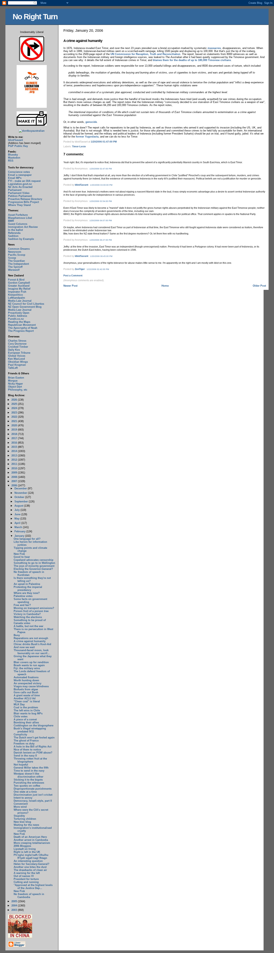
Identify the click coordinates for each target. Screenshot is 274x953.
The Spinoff (15, 266)
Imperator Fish (17, 291)
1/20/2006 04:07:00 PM (100, 220)
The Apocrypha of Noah (22, 327)
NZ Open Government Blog (25, 306)
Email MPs (14, 177)
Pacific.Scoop (16, 254)
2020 (14, 425)
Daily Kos (14, 349)
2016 (14, 442)
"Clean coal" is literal (27, 701)
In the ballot (15, 229)
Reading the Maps (19, 321)
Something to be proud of (30, 620)
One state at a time (25, 791)
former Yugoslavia (87, 136)
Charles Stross (17, 340)
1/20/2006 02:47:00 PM (100, 169)
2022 (14, 416)
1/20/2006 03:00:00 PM (101, 185)
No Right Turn (35, 16)
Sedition (13, 235)
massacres (214, 48)
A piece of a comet (25, 719)
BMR (11, 220)
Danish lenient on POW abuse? (33, 752)
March (18, 527)
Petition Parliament (20, 196)
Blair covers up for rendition (31, 662)
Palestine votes (23, 596)
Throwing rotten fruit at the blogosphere (30, 760)
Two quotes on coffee (27, 785)
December (21, 488)
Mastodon (14, 157)
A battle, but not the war (28, 626)
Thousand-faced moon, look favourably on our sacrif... (32, 652)
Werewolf (13, 269)
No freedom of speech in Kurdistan (29, 573)
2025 (14, 403)
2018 (14, 434)
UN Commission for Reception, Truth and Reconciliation (145, 54)
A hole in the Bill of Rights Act (32, 746)
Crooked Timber (18, 346)
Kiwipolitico (15, 294)
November (21, 492)
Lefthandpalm (16, 297)
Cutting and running (26, 882)
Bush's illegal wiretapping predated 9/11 (30, 730)
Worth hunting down (26, 680)
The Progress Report (21, 330)
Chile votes (20, 716)
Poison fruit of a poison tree (31, 611)
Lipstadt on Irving (25, 848)
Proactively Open (18, 312)
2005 (14, 901)
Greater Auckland (18, 285)
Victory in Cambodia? (27, 614)
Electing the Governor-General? (33, 568)
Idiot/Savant (81, 185)
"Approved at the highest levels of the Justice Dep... (33, 887)
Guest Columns (17, 223)
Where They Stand (19, 205)
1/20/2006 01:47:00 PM (104, 142)
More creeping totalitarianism (32, 842)
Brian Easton (16, 377)
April (17, 522)
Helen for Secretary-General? (31, 863)
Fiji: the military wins (27, 668)
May (17, 518)
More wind (20, 806)
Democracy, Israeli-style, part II (33, 800)
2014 (14, 451)
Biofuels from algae (26, 689)
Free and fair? (22, 605)
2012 (14, 459)
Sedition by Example (21, 238)
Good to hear (22, 556)
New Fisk (19, 553)
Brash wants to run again (29, 665)
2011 (14, 463)
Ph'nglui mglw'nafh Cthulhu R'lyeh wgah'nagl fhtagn (31, 856)
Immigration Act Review (23, 226)
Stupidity (19, 815)
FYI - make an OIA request (24, 180)
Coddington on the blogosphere (33, 725)
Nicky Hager (15, 383)
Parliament (14, 189)
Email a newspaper (20, 174)
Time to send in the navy (29, 770)
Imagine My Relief (19, 288)
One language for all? (27, 538)
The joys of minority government (34, 565)
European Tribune (19, 352)
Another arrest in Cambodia (31, 839)
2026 (14, 399)
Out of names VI (24, 876)
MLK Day (19, 704)
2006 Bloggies (22, 845)
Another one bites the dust (30, 866)
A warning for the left (27, 873)
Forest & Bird (16, 279)
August (19, 505)
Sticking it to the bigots (28, 779)
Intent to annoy (23, 797)
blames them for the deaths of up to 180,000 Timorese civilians (192, 60)
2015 (14, 446)
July (17, 509)
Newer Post (70, 285)
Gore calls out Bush (26, 692)
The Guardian (16, 260)
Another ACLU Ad (25, 698)
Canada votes (22, 623)
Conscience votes (19, 171)
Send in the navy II (25, 755)
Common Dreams (19, 248)
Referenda (14, 232)
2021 (14, 421)
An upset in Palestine (27, 583)
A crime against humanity (82, 41)
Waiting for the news (26, 824)
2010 (14, 468)
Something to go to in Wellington (34, 562)
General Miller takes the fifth (31, 767)
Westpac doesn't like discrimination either (28, 775)
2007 (14, 481)
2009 (14, 472)
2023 (14, 412)
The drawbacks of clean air (30, 870)
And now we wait (24, 647)
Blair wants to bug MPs (28, 713)
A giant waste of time (27, 695)
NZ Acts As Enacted (20, 186)
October (19, 497)
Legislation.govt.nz (20, 183)
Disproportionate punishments (33, 788)
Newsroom (14, 251)
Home (165, 285)
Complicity (20, 734)
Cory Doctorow (17, 343)
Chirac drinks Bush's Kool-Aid (32, 644)
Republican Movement (22, 324)
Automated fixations (26, 677)
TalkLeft (13, 367)
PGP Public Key (18, 146)
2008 (14, 477)
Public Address (17, 315)
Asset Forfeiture (18, 214)
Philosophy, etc (17, 389)
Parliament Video (18, 192)
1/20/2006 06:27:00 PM (100, 240)
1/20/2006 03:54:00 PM (100, 201)
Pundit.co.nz (16, 318)
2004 (14, 905)
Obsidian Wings (18, 361)
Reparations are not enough (31, 638)
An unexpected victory (27, 683)
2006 (14, 485)
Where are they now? (27, 593)
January (19, 535)
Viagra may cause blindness (31, 686)
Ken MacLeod (16, 358)
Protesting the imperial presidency (28, 588)
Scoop (12, 257)
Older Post (259, 285)
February (20, 531)
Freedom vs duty (24, 743)
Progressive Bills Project (23, 202)
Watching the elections (28, 617)
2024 (14, 408)
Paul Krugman (17, 364)
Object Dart (15, 386)
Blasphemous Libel (20, 217)
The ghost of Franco (26, 740)
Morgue (12, 380)
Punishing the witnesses (29, 782)
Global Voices (16, 355)
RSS (10, 160)
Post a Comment (72, 275)
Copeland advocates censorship (33, 559)
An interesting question (28, 860)
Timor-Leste (79, 146)
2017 (14, 438)
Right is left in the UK (27, 851)
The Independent (18, 263)
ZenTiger (80, 269)
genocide (91, 121)
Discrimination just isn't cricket (33, 794)
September (21, 501)
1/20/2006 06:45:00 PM (101, 256)
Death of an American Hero (30, 836)
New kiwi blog (22, 821)
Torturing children (25, 818)
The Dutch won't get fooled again (34, 737)
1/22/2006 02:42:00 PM (98, 269)
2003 (14, 909)
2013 (14, 455)
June (17, 514)
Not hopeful (21, 764)
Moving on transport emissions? (34, 608)
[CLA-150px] (32, 106)
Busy (17, 635)
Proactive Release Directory (25, 199)
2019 (14, 429)
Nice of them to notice (27, 749)
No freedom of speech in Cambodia (29, 896)
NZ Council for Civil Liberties (26, 303)
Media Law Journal (19, 300)
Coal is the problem (26, 707)
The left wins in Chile (27, 710)
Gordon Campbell (19, 282)
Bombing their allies (26, 722)
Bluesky (13, 154)
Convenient (21, 803)
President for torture (26, 879)
